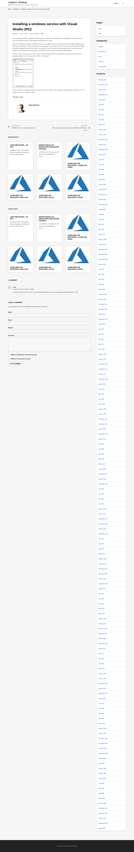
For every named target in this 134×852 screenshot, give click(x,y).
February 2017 (102, 354)
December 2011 (102, 628)
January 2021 (102, 134)
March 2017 (101, 349)
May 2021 (101, 114)
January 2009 (102, 768)
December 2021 (102, 84)
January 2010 (102, 733)
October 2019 (102, 199)
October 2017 (102, 314)
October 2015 (102, 429)
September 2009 (103, 753)
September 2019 (103, 204)
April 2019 (101, 229)
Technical (15, 33)
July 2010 (101, 703)
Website (10, 327)
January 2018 (102, 299)
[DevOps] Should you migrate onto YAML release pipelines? (49, 147)
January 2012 (102, 623)
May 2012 (101, 603)
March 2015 (101, 464)
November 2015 (102, 424)
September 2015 (103, 434)
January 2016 (102, 414)
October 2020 (102, 144)
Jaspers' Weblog (17, 2)
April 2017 (101, 344)
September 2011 (103, 643)
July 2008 (101, 783)
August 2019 (102, 209)
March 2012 (101, 613)
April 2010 (101, 718)
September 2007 (103, 823)
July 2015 (101, 444)
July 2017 (101, 329)
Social (100, 56)
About (100, 28)
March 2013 (101, 554)
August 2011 (101, 648)
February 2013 (102, 559)
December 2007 (102, 808)
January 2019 (102, 244)
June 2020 (101, 164)
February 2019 (102, 239)
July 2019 (101, 214)
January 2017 (102, 359)
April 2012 (101, 608)
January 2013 (102, 564)
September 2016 (103, 379)
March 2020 (101, 179)
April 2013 (101, 549)
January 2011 (102, 678)
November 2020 (102, 139)
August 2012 (102, 588)
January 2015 (102, 469)
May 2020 (101, 169)
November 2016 (102, 369)
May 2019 (101, 224)
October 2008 (102, 773)
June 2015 (101, 449)
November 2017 (102, 309)
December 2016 (102, 364)
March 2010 (101, 723)
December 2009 (102, 738)
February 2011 (102, 673)
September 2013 (103, 534)
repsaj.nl (116, 3)
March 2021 (101, 124)
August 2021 (102, 99)
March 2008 (101, 798)
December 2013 (102, 519)
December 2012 (102, 569)
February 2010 (102, 728)
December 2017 (102, 304)
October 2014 (102, 479)
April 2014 (101, 504)
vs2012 (21, 96)
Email (10, 320)
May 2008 (101, 788)
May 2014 (101, 499)
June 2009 (101, 763)
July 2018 (101, 269)
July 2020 (101, 159)
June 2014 (101, 494)
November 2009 (102, 743)
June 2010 (101, 708)
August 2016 (102, 384)
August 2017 (102, 324)
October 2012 (102, 578)
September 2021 (103, 94)
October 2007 (102, 818)
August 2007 (102, 828)
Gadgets (100, 46)
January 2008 (102, 803)
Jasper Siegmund (33, 105)
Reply (32, 289)
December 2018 (102, 249)
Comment (11, 335)
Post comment (15, 364)
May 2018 (101, 279)
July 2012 (101, 593)
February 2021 (102, 129)
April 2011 (101, 663)
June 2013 (101, 544)
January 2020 (102, 184)
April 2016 (101, 399)
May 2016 (101, 394)
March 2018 (101, 289)
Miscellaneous (102, 51)
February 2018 (102, 294)
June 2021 (101, 109)
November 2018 (102, 254)
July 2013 (101, 539)
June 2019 (101, 219)
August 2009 (102, 758)
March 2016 (101, 404)
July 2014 (101, 489)
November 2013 (102, 524)
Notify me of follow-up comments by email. (24, 354)
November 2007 (102, 813)
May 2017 (101, 339)
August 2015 (102, 439)
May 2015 (101, 454)
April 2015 (101, 459)
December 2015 (102, 419)
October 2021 (102, 89)
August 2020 (102, 154)
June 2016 (101, 389)
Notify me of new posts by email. (21, 359)
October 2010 (102, 688)
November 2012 (102, 574)
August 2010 (102, 698)
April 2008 (101, 793)
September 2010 (103, 693)
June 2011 (101, 658)
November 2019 (102, 194)
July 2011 (101, 653)
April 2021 (101, 119)
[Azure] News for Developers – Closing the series (77, 165)
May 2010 (101, 713)
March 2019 (101, 234)
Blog (99, 33)
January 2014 (102, 514)
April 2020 (101, 174)
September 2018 (103, 259)
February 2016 (102, 409)
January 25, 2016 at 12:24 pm (21, 289)
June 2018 (101, 274)
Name (10, 312)
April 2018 (101, 284)
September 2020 (103, 149)
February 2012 (102, 618)
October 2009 (102, 748)
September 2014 (103, 484)
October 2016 (102, 374)
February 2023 (102, 79)
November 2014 (102, 474)
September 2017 (103, 319)
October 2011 (102, 638)
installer (16, 96)
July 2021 (101, 104)
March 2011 (101, 668)
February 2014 (102, 509)
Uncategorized (102, 66)
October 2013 (102, 529)
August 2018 (102, 264)
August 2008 (102, 778)
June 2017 (101, 334)
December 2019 (102, 189)
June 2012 (101, 599)
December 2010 (102, 683)
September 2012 (103, 583)
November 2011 (102, 633)
